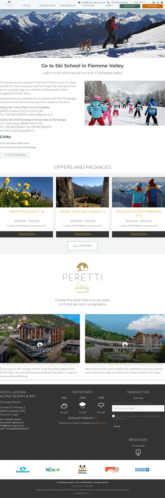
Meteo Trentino (100, 423)
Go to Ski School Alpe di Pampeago (18, 147)
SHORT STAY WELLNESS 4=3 (82, 211)
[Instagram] (158, 3)
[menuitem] (136, 2)
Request (130, 6)
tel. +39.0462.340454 (10, 419)
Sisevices (87, 493)
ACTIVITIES (89, 5)
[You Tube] (162, 3)
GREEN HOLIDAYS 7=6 (26, 211)
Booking (152, 6)
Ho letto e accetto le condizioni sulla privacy (138, 417)
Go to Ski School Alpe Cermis (15, 143)
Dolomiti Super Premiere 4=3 (138, 214)
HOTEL (27, 5)
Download (138, 445)
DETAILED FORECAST (81, 418)
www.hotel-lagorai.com (12, 422)
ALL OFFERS (82, 246)
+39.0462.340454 (119, 2)
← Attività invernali (14, 155)
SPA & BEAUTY (68, 5)
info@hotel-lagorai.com (93, 2)
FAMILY (109, 5)
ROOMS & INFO (47, 5)
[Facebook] (154, 3)
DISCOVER (26, 234)
